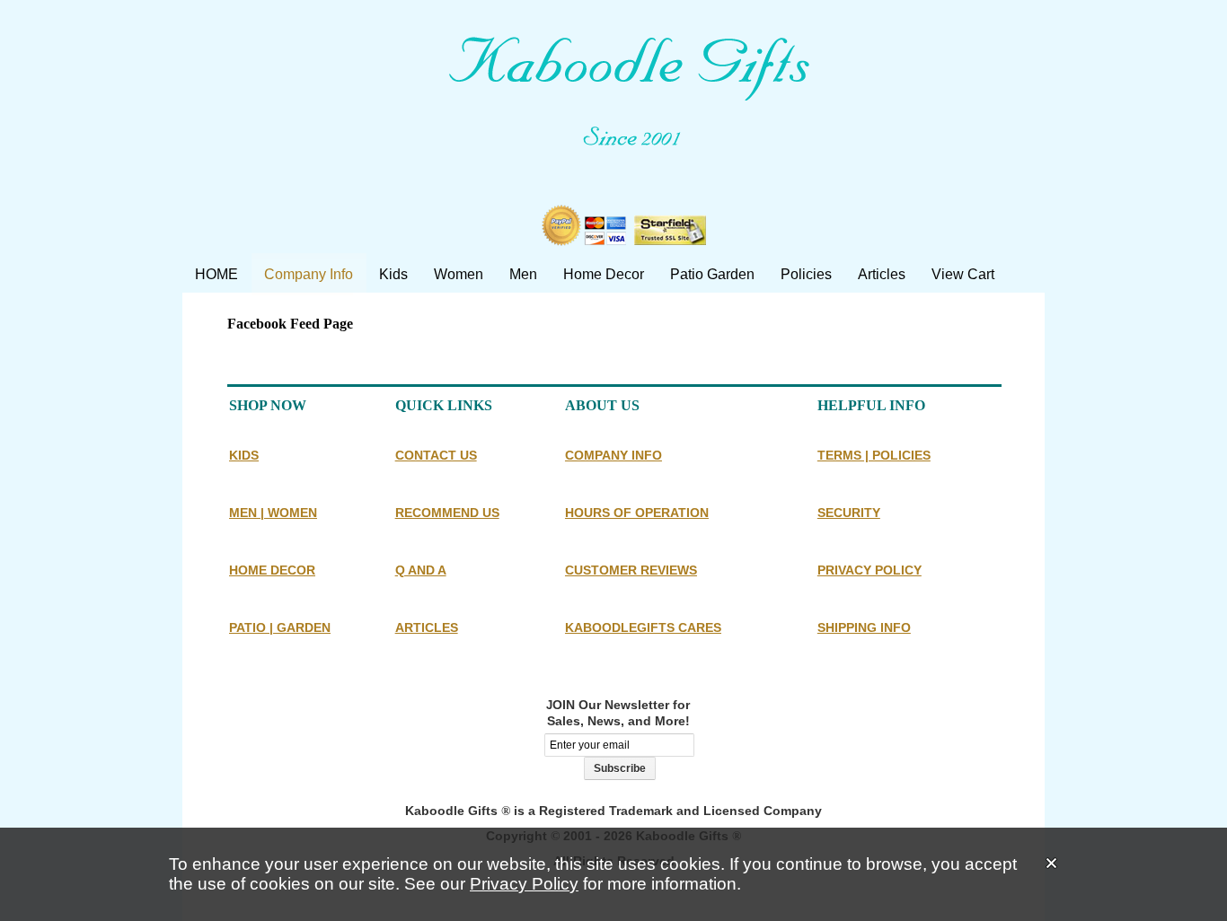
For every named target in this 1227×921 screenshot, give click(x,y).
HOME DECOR (272, 570)
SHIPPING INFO (864, 627)
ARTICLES (426, 627)
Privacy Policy (524, 883)
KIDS (244, 455)
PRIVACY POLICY (869, 570)
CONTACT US (436, 455)
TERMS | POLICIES (874, 455)
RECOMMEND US (447, 512)
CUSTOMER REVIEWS (631, 570)
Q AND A (420, 570)
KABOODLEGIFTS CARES (643, 627)
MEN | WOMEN (273, 512)
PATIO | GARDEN (280, 627)
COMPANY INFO (613, 455)
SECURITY (848, 512)
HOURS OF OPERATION (637, 512)
